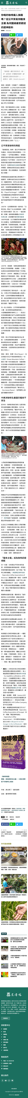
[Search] (26, 3)
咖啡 (7, 817)
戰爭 (5, 518)
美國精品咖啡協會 (19, 572)
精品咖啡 (18, 817)
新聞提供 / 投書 (7, 1063)
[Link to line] (12, 1080)
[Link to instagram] (9, 1080)
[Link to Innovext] (17, 1094)
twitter (20, 34)
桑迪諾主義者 (14, 165)
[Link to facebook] (2, 1080)
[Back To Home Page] (14, 994)
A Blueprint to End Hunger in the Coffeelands (13, 723)
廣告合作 (5, 1066)
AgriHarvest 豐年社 (18, 1091)
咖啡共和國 (22, 673)
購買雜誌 (5, 1069)
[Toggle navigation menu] (2, 3)
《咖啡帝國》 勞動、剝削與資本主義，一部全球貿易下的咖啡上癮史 (13, 779)
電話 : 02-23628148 (8, 1061)
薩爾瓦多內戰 (16, 688)
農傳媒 (2, 30)
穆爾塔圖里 (20, 217)
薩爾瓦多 (12, 819)
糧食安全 (12, 817)
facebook (6, 34)
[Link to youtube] (5, 1080)
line (13, 34)
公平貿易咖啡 (5, 819)
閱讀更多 (5, 1018)
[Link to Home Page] (14, 2)
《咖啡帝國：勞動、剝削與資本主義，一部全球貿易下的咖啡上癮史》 (13, 810)
